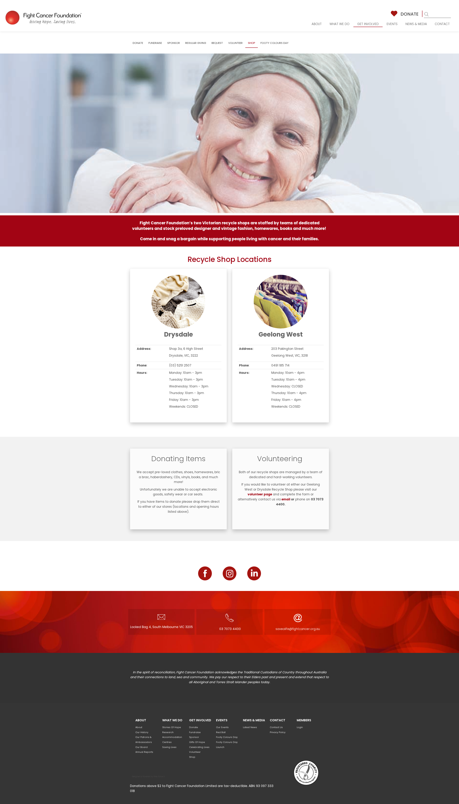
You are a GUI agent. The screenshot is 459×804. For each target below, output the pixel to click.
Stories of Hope (171, 727)
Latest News (250, 727)
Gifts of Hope (197, 742)
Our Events (222, 727)
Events (392, 24)
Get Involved (368, 24)
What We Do (339, 24)
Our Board (141, 747)
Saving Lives (169, 747)
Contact (442, 24)
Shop (251, 43)
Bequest (217, 43)
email (285, 499)
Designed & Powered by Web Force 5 (148, 776)
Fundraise (155, 43)
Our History (141, 732)
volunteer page (260, 494)
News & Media (416, 24)
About (317, 24)
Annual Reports (144, 752)
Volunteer (235, 43)
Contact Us (276, 727)
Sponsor (173, 43)
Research (168, 732)
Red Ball (221, 732)
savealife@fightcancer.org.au (298, 629)
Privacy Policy (277, 732)
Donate (409, 14)
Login (300, 727)
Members (304, 720)
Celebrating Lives (199, 747)
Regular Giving (195, 43)
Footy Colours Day (274, 43)
